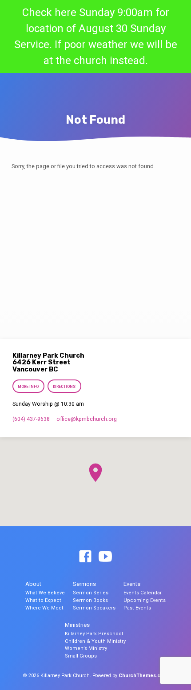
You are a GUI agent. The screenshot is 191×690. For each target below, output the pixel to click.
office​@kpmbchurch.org (86, 419)
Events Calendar (142, 593)
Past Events (137, 608)
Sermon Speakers (94, 608)
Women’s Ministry (86, 648)
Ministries (77, 624)
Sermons (84, 584)
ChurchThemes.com (143, 675)
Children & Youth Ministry (95, 641)
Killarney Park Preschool (94, 634)
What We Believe (45, 593)
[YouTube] (105, 557)
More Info (28, 386)
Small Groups (81, 656)
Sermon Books (90, 600)
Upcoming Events (144, 600)
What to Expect (43, 600)
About (33, 584)
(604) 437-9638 (31, 419)
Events (131, 584)
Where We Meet (44, 608)
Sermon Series (90, 593)
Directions (64, 386)
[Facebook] (85, 557)
